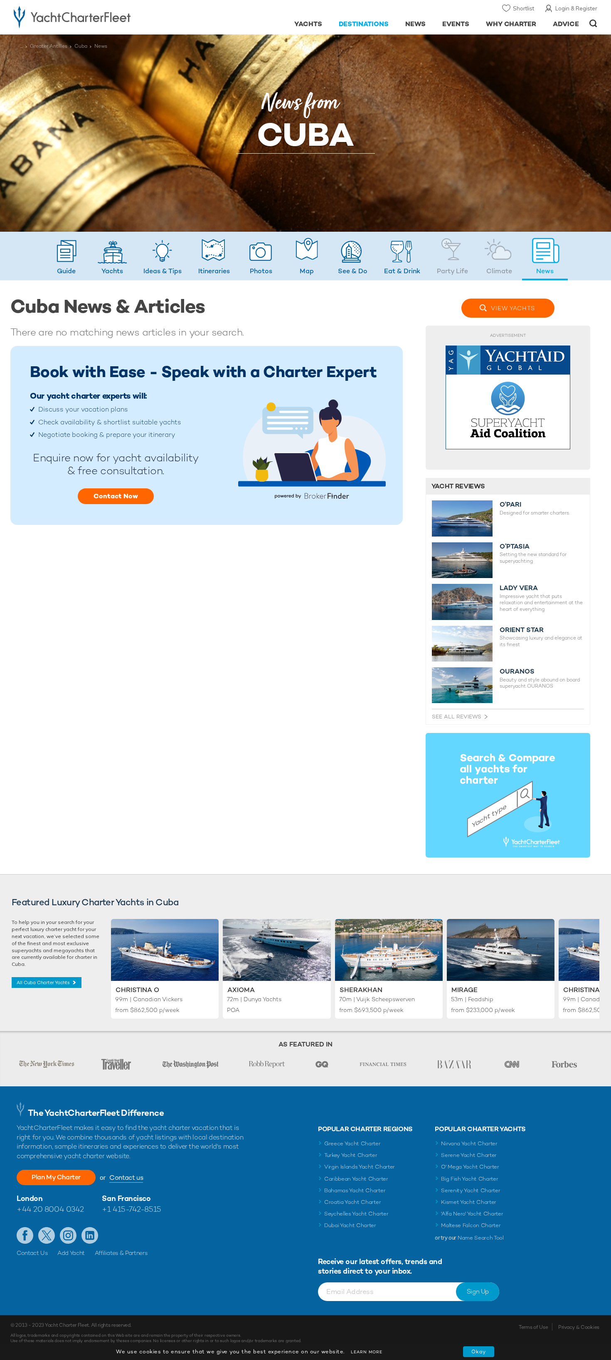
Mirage (464, 989)
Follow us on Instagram (68, 1235)
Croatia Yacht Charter (352, 1202)
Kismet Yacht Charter (468, 1202)
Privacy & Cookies (578, 1327)
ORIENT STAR (522, 630)
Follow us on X (46, 1235)
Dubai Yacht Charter (350, 1225)
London (29, 1198)
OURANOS (517, 671)
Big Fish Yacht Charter (469, 1178)
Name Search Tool (481, 1237)
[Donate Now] (508, 398)
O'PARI (510, 504)
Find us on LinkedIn (89, 1235)
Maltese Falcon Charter (470, 1225)
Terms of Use (533, 1327)
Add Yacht (71, 1253)
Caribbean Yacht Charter (356, 1178)
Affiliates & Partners (121, 1253)
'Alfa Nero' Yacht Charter (472, 1213)
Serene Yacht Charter (469, 1155)
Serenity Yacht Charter (470, 1190)
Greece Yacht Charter (352, 1143)
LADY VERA (519, 588)
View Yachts (513, 308)
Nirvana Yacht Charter (469, 1143)
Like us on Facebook (25, 1235)
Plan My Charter (56, 1177)
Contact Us (32, 1253)
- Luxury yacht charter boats (98, 16)
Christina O (137, 989)
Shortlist (523, 8)
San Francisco (126, 1198)
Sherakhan (361, 989)
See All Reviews (456, 716)
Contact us (126, 1177)
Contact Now (116, 496)
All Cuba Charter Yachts (43, 982)
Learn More (366, 1352)
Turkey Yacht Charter (350, 1155)
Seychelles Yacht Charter (356, 1213)
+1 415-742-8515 (131, 1209)
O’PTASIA (515, 546)
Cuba (80, 46)
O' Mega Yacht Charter (470, 1166)
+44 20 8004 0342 (50, 1209)
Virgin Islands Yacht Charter (359, 1166)
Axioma (241, 989)
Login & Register (576, 8)
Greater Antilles (48, 46)
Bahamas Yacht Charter (354, 1190)
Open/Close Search (593, 23)
